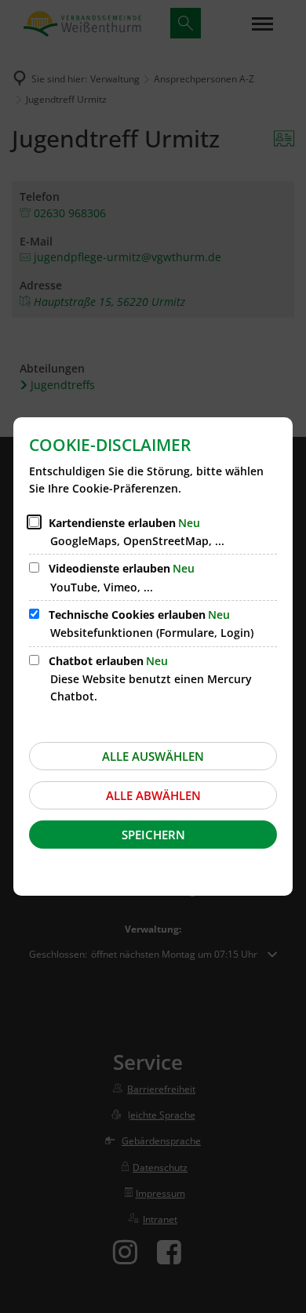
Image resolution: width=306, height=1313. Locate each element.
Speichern (153, 834)
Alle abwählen (153, 795)
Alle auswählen (153, 756)
